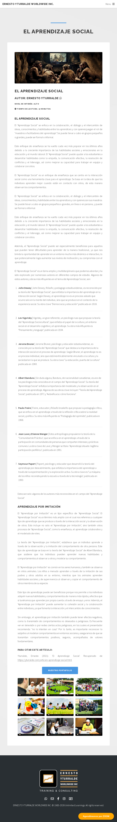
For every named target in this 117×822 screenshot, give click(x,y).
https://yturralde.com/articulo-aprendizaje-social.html (45, 659)
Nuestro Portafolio (60, 670)
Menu (108, 3)
